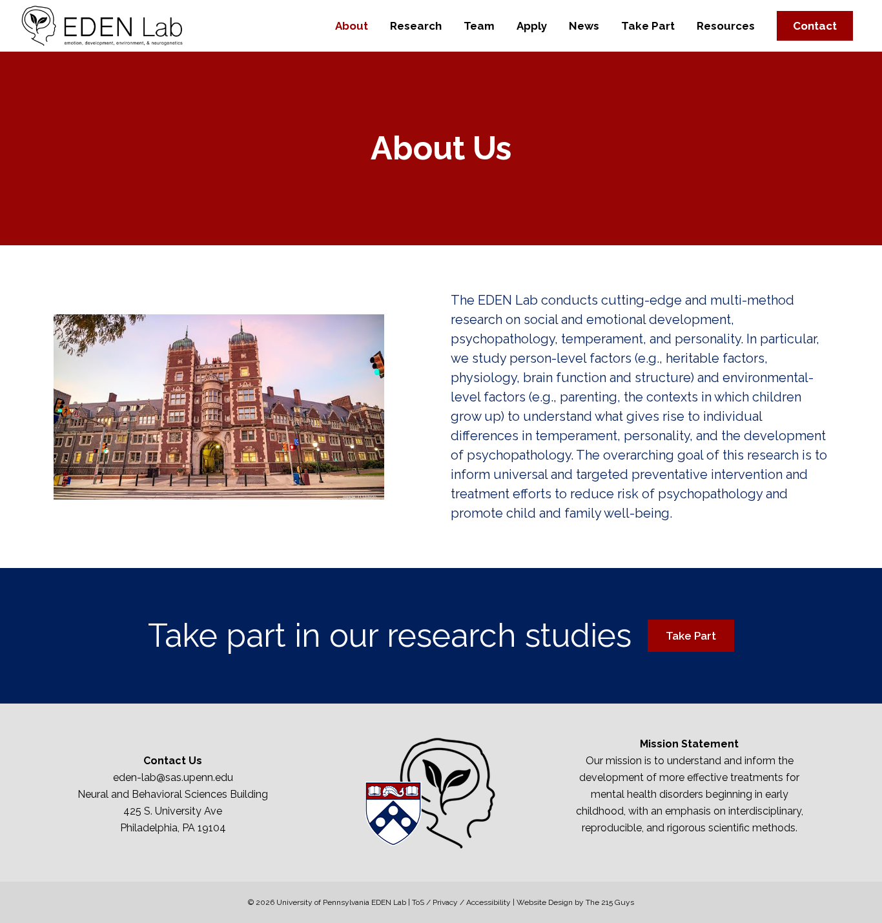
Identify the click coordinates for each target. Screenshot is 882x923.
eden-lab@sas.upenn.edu (173, 777)
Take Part (691, 635)
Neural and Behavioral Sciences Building (172, 794)
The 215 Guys (610, 902)
